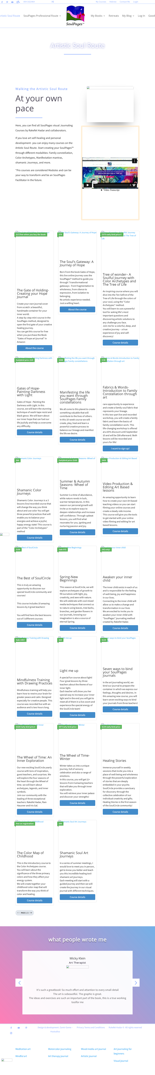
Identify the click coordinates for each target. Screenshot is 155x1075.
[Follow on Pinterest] (7, 2)
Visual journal (121, 1060)
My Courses (101, 2)
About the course (34, 348)
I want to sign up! (120, 448)
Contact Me (125, 2)
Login (135, 2)
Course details (120, 342)
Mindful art (21, 1056)
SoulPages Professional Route (40, 15)
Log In (141, 15)
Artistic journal (89, 1056)
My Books (96, 15)
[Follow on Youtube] (12, 2)
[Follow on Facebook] (2, 2)
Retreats (114, 15)
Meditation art (23, 1049)
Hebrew (112, 2)
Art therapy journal (58, 1056)
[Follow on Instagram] (17, 2)
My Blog (127, 15)
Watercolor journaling (59, 1049)
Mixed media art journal (93, 1049)
